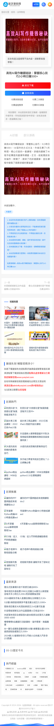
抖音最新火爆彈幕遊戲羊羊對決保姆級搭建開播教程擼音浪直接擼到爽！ (34, 437)
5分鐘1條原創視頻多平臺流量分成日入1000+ (25, 602)
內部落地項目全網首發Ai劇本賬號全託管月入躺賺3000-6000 (27, 616)
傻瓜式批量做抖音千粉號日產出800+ (39, 287)
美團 (32, 681)
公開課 (35, 685)
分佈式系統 (8, 685)
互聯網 (27, 677)
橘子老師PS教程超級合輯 (31, 549)
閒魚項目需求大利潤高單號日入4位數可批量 (24, 607)
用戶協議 (34, 712)
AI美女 (30, 673)
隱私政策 (12, 712)
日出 (37, 673)
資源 (28, 685)
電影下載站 (44, 685)
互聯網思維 (13, 689)
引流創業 (39, 689)
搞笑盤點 (17, 673)
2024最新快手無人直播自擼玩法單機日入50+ (25, 598)
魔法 (30, 668)
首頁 (13, 12)
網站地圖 (44, 712)
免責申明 (23, 712)
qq (24, 673)
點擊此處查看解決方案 (39, 373)
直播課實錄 (23, 681)
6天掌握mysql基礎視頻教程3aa (34, 524)
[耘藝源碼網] (12, 4)
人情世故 (8, 677)
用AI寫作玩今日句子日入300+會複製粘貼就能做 (14, 350)
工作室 (44, 673)
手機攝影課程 (43, 677)
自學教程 (21, 12)
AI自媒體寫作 (20, 685)
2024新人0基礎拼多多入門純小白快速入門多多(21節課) (26, 637)
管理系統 (8, 673)
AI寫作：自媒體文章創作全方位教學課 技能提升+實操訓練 (14, 325)
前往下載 (29, 85)
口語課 (34, 677)
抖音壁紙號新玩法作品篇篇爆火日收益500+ (14, 287)
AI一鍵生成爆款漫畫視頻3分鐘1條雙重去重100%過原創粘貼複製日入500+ (26, 630)
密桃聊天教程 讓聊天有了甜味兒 (35, 562)
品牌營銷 (8, 681)
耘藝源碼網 (11, 263)
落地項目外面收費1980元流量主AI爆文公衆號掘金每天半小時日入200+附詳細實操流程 (26, 592)
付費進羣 (39, 681)
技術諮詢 (29, 93)
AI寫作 (8, 212)
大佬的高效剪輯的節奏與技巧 (33, 447)
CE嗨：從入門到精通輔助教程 (34, 537)
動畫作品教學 (29, 689)
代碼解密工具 (9, 668)
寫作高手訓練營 (40, 668)
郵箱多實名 (17, 677)
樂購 (15, 681)
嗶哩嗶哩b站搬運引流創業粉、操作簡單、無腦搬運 (26, 623)
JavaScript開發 (21, 668)
